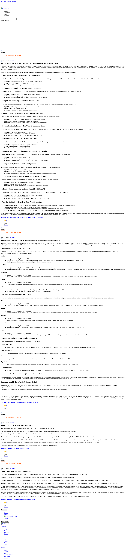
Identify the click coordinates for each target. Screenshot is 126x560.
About (6, 513)
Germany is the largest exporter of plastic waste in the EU (17, 425)
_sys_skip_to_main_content (8, 1)
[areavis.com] (4, 8)
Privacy (6, 514)
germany (12, 60)
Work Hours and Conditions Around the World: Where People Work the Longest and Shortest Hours (30, 240)
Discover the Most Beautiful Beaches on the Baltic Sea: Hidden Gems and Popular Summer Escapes (29, 63)
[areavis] (1, 51)
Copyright (14, 516)
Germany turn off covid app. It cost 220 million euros (16, 471)
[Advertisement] (63, 34)
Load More (4, 510)
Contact (6, 518)
